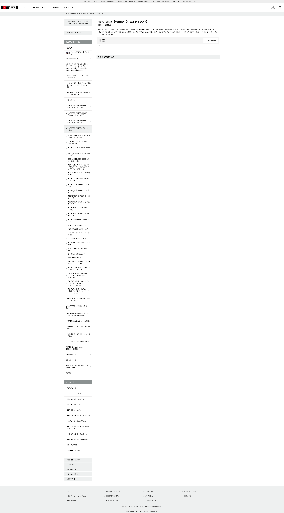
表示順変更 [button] (212, 40)
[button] (273, 7)
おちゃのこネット (138, 511)
